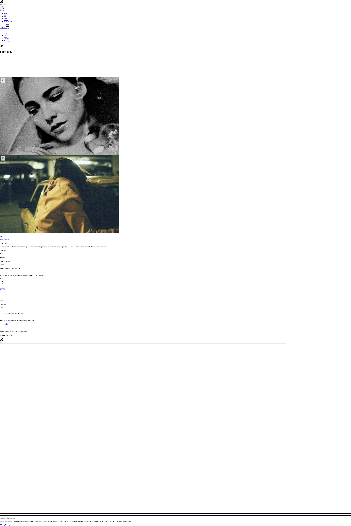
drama (2, 239)
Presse (2, 307)
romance (6, 239)
